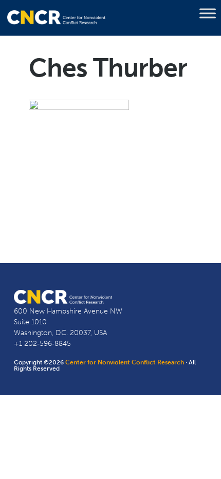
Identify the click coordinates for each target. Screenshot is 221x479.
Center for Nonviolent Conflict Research (124, 362)
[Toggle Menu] (207, 13)
